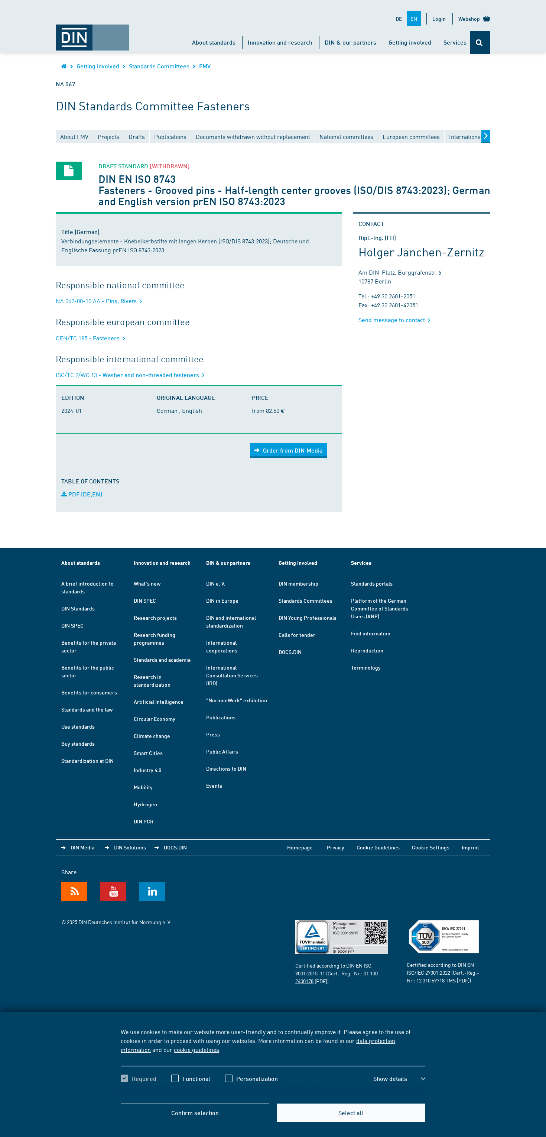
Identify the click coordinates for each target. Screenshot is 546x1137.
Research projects (155, 617)
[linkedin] (152, 891)
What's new (147, 583)
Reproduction (367, 650)
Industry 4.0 (147, 770)
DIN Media (82, 847)
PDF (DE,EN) (84, 494)
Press (213, 734)
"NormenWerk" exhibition (236, 700)
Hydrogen (145, 804)
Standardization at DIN (87, 760)
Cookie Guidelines (378, 847)
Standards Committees (159, 65)
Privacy (335, 847)
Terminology (366, 667)
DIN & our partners (350, 42)
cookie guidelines (196, 1049)
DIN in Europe (222, 600)
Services (455, 42)
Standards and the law (87, 709)
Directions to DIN (226, 768)
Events (214, 785)
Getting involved (410, 42)
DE (399, 18)
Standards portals (372, 583)
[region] (272, 1061)
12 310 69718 (430, 980)
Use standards (78, 726)
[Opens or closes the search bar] (480, 42)
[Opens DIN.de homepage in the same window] (92, 34)
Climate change (152, 735)
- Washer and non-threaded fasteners (128, 374)
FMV (205, 65)
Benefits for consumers (89, 692)
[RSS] (74, 891)
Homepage (300, 847)
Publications (220, 717)
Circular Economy (154, 718)
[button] (399, 1078)
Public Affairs (222, 751)
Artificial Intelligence (158, 701)
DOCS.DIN (290, 651)
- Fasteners (88, 337)
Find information (370, 633)
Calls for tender (297, 634)
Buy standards (78, 743)
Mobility (143, 787)
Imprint (470, 847)
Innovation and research (280, 42)
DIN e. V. (215, 583)
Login (439, 18)
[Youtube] (113, 891)
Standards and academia (162, 659)
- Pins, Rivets (97, 300)
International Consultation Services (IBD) (232, 675)
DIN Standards (78, 608)
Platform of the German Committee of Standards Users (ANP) (379, 608)
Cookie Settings (430, 847)
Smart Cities (148, 752)
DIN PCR (143, 821)
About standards (213, 42)
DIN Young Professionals (308, 617)
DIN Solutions (130, 847)
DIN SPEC (72, 625)
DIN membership (298, 583)
